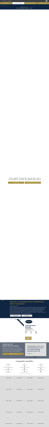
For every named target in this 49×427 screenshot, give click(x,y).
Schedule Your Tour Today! (33, 182)
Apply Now (6, 3)
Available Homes (18, 3)
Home (17, 8)
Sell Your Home (43, 3)
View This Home (28, 338)
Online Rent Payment (30, 3)
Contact (31, 8)
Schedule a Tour (13, 353)
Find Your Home (16, 182)
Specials (27, 8)
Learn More (27, 315)
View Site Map (15, 315)
